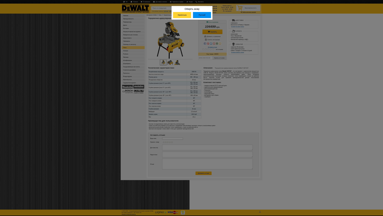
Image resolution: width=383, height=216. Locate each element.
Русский (202, 15)
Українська (182, 15)
